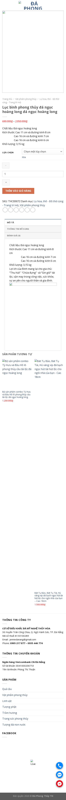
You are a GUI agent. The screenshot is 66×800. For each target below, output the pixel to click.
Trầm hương (9, 712)
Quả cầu (7, 689)
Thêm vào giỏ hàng (18, 191)
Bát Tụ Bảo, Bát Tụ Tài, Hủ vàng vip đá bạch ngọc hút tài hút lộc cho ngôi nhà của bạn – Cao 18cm (49, 597)
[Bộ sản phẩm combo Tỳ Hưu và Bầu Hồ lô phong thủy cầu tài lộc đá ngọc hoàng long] (16, 373)
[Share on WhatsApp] (5, 209)
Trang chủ (7, 98)
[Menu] (4, 5)
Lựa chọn (8, 153)
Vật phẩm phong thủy (25, 98)
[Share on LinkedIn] (32, 209)
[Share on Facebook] (10, 209)
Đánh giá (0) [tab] (13, 235)
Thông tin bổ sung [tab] (18, 229)
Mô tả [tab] (10, 222)
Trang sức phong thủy (15, 718)
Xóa (24, 157)
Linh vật (7, 701)
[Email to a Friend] (21, 209)
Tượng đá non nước (13, 724)
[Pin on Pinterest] (27, 209)
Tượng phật (9, 707)
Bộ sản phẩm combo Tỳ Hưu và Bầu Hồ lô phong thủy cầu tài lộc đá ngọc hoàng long (16, 394)
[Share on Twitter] (16, 209)
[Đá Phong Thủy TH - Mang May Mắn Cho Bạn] (33, 5)
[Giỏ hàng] (62, 5)
